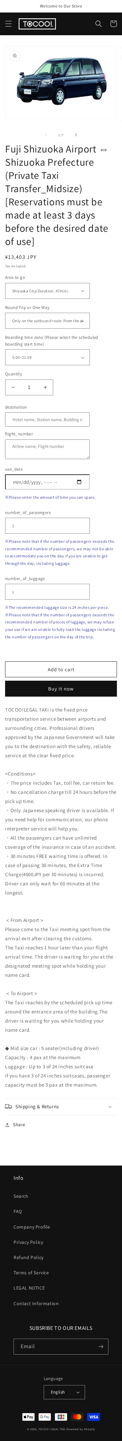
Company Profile (32, 1227)
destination (16, 407)
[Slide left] (46, 134)
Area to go (15, 277)
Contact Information (36, 1303)
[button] (8, 23)
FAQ (18, 1211)
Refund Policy (29, 1257)
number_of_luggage (25, 578)
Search (21, 1196)
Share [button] (19, 1124)
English (58, 1392)
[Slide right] (75, 134)
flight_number (19, 434)
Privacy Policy (28, 1242)
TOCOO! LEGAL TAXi (51, 1429)
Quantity (13, 374)
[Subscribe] (100, 1347)
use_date (14, 469)
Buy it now (61, 688)
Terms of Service (31, 1273)
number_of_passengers (27, 512)
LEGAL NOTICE (29, 1288)
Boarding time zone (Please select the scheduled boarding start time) (51, 340)
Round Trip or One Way (27, 307)
